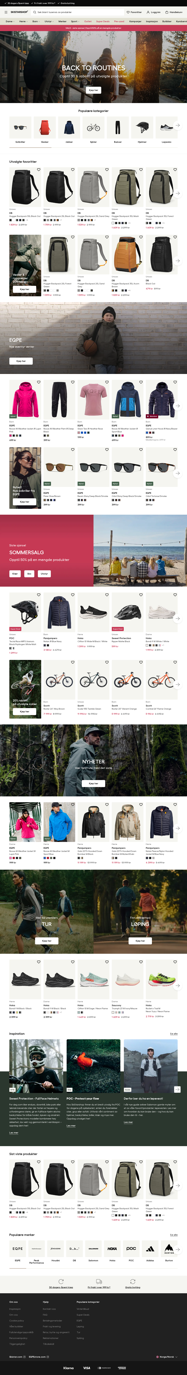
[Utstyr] (53, 21)
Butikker (167, 21)
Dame (9, 21)
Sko (29, 574)
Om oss (13, 1315)
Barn (35, 21)
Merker (62, 21)
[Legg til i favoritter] (39, 169)
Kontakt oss (49, 1309)
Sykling (80, 1338)
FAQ (45, 1315)
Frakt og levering (52, 1326)
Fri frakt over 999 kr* (44, 3)
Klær (15, 574)
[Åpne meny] (6, 12)
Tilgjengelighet (17, 1344)
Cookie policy (16, 1321)
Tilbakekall (48, 1344)
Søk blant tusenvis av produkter (55, 12)
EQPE (79, 1321)
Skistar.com (15, 1357)
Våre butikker (16, 1326)
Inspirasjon (152, 21)
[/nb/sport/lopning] (140, 912)
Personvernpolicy (18, 1338)
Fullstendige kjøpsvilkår (21, 1332)
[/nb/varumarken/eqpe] (93, 338)
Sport (74, 21)
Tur (78, 1332)
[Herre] (27, 21)
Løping (80, 1326)
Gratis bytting (68, 3)
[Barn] (39, 21)
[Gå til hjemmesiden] (19, 11)
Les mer (13, 1133)
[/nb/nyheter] (93, 760)
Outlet (88, 21)
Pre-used (119, 21)
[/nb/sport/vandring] (47, 912)
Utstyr (48, 21)
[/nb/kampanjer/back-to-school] (93, 67)
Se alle (174, 1034)
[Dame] (14, 21)
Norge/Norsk (167, 1357)
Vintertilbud (83, 1309)
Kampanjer (135, 21)
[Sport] (79, 21)
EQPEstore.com (37, 1357)
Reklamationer (50, 1338)
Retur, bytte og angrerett (56, 1332)
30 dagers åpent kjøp (18, 3)
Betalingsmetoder (52, 1321)
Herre (22, 21)
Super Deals (103, 21)
